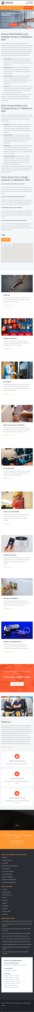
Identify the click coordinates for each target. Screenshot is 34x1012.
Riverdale (4, 889)
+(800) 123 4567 (17, 684)
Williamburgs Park (7, 895)
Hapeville (4, 903)
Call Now (4, 24)
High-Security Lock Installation (10, 866)
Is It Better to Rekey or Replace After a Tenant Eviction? (16, 941)
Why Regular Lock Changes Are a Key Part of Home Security (17, 921)
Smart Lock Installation (8, 871)
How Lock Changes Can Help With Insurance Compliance (16, 944)
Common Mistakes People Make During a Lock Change (16, 933)
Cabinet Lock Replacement (9, 882)
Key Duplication (6, 868)
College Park (5, 906)
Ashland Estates (6, 892)
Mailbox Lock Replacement (9, 879)
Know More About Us (6, 747)
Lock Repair (5, 863)
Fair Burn (4, 897)
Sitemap (3, 1005)
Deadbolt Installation (7, 877)
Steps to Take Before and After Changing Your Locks (15, 936)
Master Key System (7, 874)
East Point (5, 908)
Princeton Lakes (6, 911)
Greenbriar (5, 914)
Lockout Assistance (7, 860)
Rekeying (4, 857)
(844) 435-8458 (29, 3)
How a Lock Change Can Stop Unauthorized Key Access (16, 939)
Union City (4, 900)
